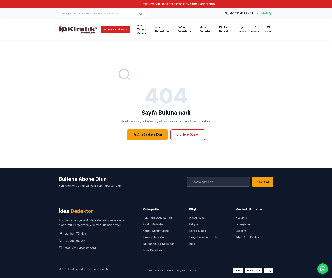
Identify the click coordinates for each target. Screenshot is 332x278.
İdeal (76, 211)
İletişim (193, 224)
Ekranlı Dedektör (154, 237)
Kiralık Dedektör (224, 29)
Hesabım (241, 217)
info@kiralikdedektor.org (80, 248)
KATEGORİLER (116, 29)
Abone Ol (262, 181)
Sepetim (240, 230)
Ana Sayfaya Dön (149, 134)
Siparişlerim (243, 224)
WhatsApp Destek (247, 237)
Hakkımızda (197, 217)
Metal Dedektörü (206, 29)
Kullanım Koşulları (176, 270)
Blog (192, 243)
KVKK (193, 270)
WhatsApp (267, 13)
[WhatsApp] (322, 268)
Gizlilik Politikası (154, 270)
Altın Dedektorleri (162, 29)
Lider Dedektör (152, 250)
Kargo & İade (197, 230)
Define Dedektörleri (185, 29)
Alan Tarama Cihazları (142, 29)
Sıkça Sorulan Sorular (204, 237)
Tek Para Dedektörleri (157, 217)
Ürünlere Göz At (187, 134)
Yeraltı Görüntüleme (156, 230)
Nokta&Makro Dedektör (158, 243)
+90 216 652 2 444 (241, 13)
